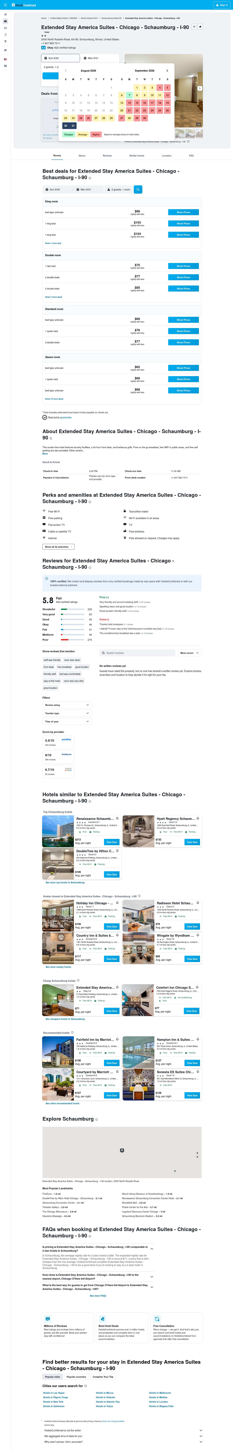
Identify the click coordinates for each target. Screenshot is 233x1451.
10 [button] (73, 103)
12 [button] (88, 103)
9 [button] (65, 103)
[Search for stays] (5, 21)
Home (43, 18)
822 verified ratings (65, 47)
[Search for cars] (5, 28)
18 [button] (80, 110)
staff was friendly (52, 659)
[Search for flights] (5, 14)
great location (50, 687)
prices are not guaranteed (113, 1421)
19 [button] (88, 110)
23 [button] (65, 118)
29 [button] (111, 118)
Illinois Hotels (86, 18)
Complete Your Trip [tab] (103, 1376)
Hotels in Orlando (105, 1397)
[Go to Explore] (5, 41)
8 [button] (111, 95)
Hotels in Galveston (54, 1406)
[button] (5, 4)
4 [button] (81, 95)
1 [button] (111, 87)
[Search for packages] (5, 34)
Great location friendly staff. (119, 610)
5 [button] (88, 95)
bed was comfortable (70, 673)
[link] (65, 882)
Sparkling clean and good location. (123, 606)
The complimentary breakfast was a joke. (126, 633)
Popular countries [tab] (76, 1376)
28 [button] (103, 118)
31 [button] (73, 125)
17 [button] (73, 110)
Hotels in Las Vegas (54, 1392)
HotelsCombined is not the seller (62, 1430)
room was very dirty (74, 680)
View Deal (112, 842)
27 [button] (96, 118)
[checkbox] (58, 742)
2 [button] (65, 95)
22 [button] (111, 110)
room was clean (72, 659)
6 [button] (96, 95)
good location (82, 666)
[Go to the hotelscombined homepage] (23, 4)
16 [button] (65, 110)
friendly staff (50, 673)
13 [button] (96, 103)
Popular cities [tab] (52, 1376)
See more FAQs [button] (98, 1295)
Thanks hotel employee (116, 624)
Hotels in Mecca (104, 1392)
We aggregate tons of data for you (63, 1436)
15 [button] (111, 103)
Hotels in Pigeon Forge (55, 1397)
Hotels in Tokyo (104, 1406)
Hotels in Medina (158, 1397)
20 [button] (96, 110)
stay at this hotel (52, 680)
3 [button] (73, 95)
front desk (49, 666)
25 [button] (80, 118)
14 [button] (103, 103)
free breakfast (64, 666)
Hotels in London (158, 1401)
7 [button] (103, 95)
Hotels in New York (53, 1401)
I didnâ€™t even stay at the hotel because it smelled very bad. (137, 628)
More (45, 453)
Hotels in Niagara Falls (161, 1406)
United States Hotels (59, 18)
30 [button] (65, 125)
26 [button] (88, 118)
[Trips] (5, 50)
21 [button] (103, 110)
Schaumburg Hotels (110, 18)
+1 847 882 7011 (50, 43)
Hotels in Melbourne (160, 1392)
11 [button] (80, 103)
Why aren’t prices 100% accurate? (63, 1442)
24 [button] (73, 118)
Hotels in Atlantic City (108, 1401)
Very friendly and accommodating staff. (125, 602)
